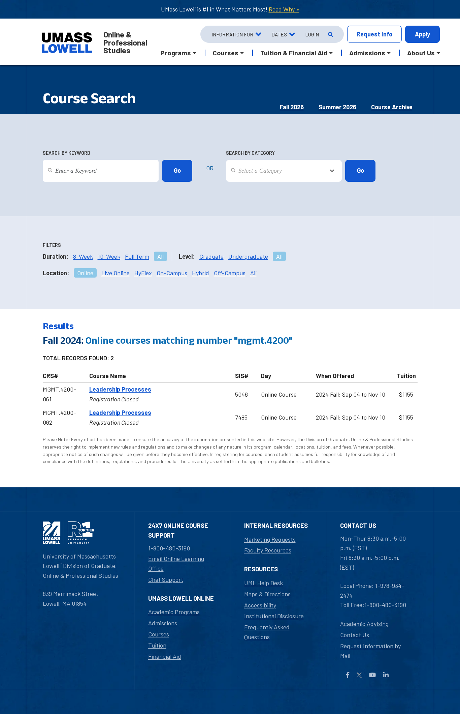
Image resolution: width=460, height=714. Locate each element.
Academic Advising (364, 623)
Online (85, 273)
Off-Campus (229, 273)
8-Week (83, 256)
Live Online (115, 273)
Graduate (211, 256)
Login (312, 34)
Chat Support (165, 579)
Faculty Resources (267, 550)
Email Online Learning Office (176, 563)
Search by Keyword (66, 153)
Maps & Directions (267, 594)
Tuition (157, 645)
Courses (158, 634)
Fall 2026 (292, 107)
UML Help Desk (263, 583)
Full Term (137, 256)
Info (374, 34)
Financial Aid (164, 656)
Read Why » (284, 9)
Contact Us (354, 634)
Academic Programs (174, 612)
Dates (279, 34)
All (160, 256)
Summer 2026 (337, 107)
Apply (422, 34)
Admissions (162, 623)
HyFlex (143, 273)
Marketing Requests (270, 539)
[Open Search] (330, 34)
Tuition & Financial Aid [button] (293, 53)
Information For (232, 34)
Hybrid (200, 273)
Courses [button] (225, 53)
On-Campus (172, 273)
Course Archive (392, 107)
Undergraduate (248, 256)
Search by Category (250, 153)
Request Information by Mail (370, 650)
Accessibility (260, 605)
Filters (52, 245)
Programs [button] (176, 53)
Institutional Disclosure (274, 616)
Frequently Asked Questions (267, 631)
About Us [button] (421, 53)
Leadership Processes (120, 389)
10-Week (109, 256)
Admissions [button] (367, 53)
